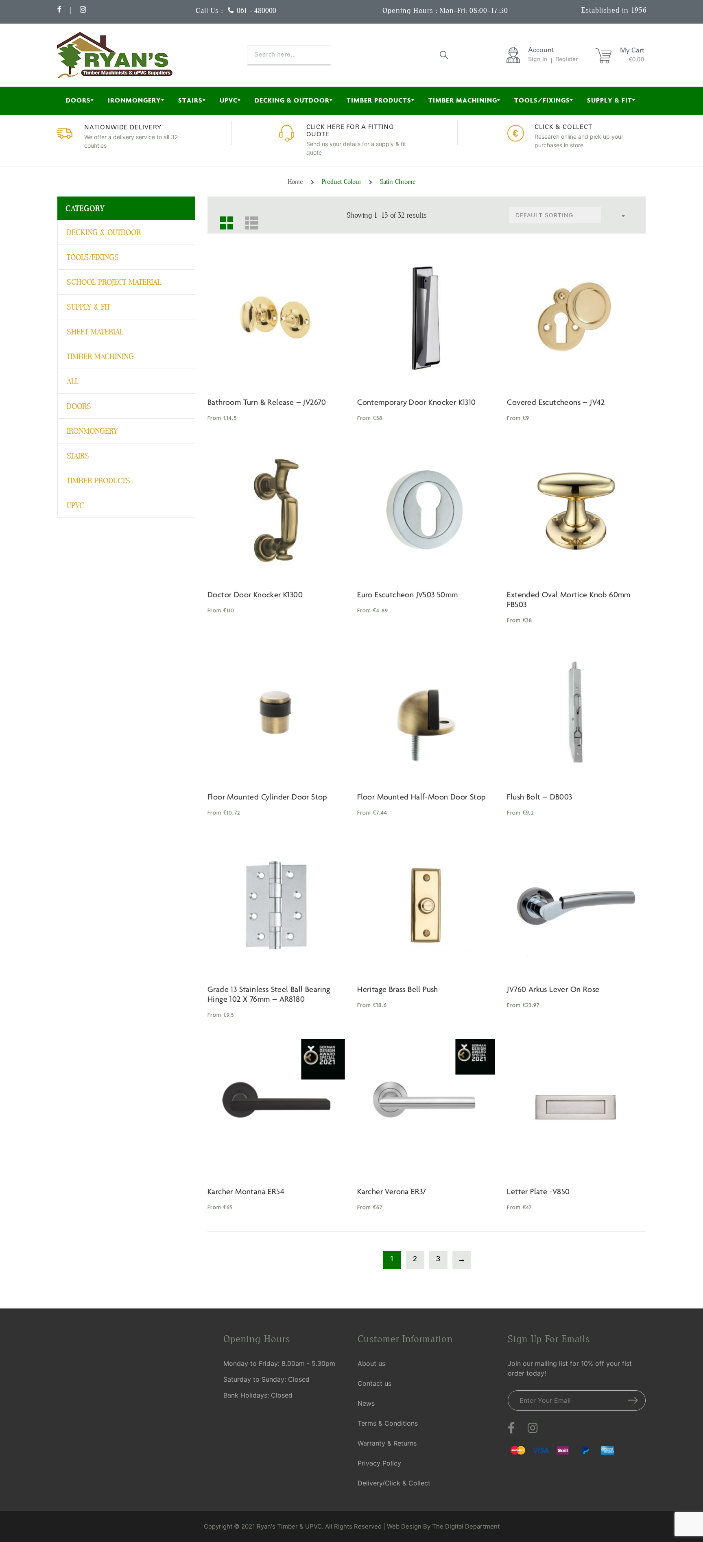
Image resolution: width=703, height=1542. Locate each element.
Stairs (190, 100)
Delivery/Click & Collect (394, 1483)
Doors (78, 100)
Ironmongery (134, 100)
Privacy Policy (379, 1463)
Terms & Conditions (388, 1423)
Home (295, 182)
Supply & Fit (609, 100)
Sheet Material (95, 331)
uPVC (229, 100)
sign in (538, 60)
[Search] (444, 54)
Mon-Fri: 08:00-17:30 (474, 10)
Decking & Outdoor (292, 100)
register (566, 60)
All (73, 381)
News (366, 1403)
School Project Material (114, 282)
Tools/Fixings (542, 100)
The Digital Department (466, 1526)
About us (371, 1363)
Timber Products (379, 100)
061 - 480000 (256, 10)
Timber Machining (462, 100)
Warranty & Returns (387, 1443)
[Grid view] (223, 219)
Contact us (374, 1383)
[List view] (248, 219)
